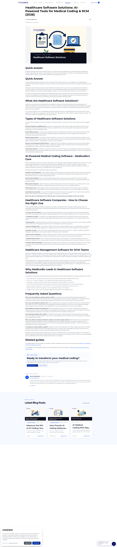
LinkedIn (33, 385)
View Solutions (43, 365)
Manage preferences (13, 543)
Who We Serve (59, 2)
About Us (76, 2)
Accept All (36, 543)
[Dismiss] (110, 541)
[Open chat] (114, 544)
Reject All (27, 543)
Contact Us (82, 2)
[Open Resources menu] (71, 2)
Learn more (5, 543)
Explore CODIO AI (32, 365)
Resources (67, 2)
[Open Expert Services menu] (53, 2)
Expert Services (49, 2)
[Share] (90, 19)
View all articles (85, 403)
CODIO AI (41, 2)
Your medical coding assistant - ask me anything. (103, 543)
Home (35, 2)
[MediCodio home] (23, 3)
